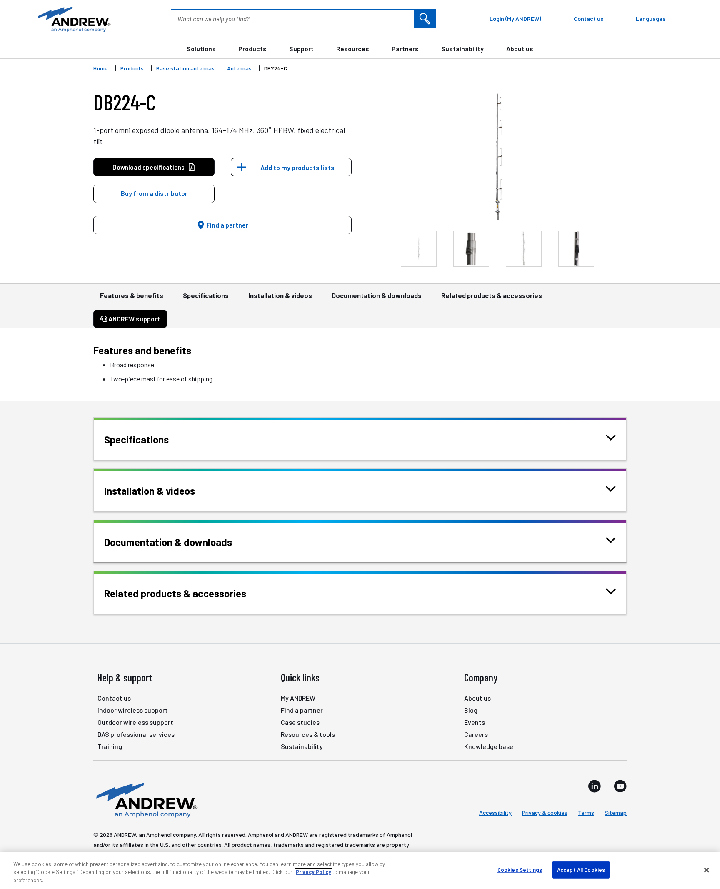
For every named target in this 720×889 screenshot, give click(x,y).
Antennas (239, 68)
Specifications (206, 295)
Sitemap (616, 812)
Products (252, 49)
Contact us (114, 698)
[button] (154, 194)
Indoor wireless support (133, 710)
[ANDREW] (73, 19)
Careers (476, 734)
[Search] (425, 19)
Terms (586, 812)
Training (110, 746)
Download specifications (148, 167)
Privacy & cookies (545, 812)
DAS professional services (136, 734)
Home (100, 68)
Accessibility (495, 812)
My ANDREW (298, 698)
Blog (471, 710)
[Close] (707, 870)
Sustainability (462, 49)
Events (474, 722)
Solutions (201, 49)
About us (519, 49)
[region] (360, 870)
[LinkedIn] (594, 786)
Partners (405, 49)
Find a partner (226, 225)
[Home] (145, 799)
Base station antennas (185, 68)
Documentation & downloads (377, 295)
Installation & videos (280, 295)
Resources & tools (308, 734)
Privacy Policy (313, 872)
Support (301, 49)
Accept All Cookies (581, 869)
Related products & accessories (491, 295)
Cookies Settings (520, 869)
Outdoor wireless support (135, 722)
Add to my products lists (297, 167)
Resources (352, 49)
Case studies (300, 722)
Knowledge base (488, 746)
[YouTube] (620, 786)
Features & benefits (131, 295)
